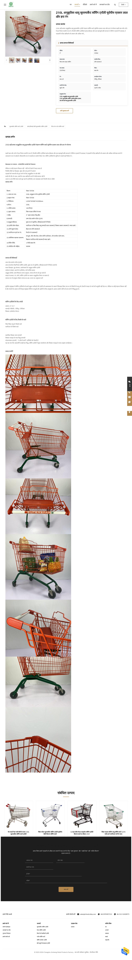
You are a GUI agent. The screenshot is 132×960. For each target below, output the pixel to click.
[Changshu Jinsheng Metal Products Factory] (11, 5)
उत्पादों (77, 4)
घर (71, 4)
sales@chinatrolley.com (88, 914)
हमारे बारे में (93, 4)
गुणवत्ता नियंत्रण (7, 933)
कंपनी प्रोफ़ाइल (6, 927)
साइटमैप (107, 940)
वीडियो (85, 4)
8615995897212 (106, 914)
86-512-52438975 (123, 914)
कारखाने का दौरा (105, 4)
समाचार (107, 933)
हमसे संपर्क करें (6, 936)
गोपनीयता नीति (94, 952)
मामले (106, 936)
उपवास (72, 927)
